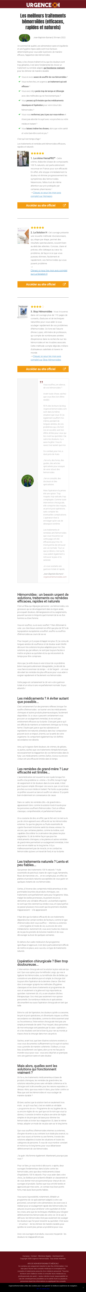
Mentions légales (44, 1256)
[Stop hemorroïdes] (23, 312)
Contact (34, 1256)
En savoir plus (44, 1289)
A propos (26, 1256)
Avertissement (58, 1256)
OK (38, 1289)
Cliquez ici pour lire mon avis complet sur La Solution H (49, 272)
